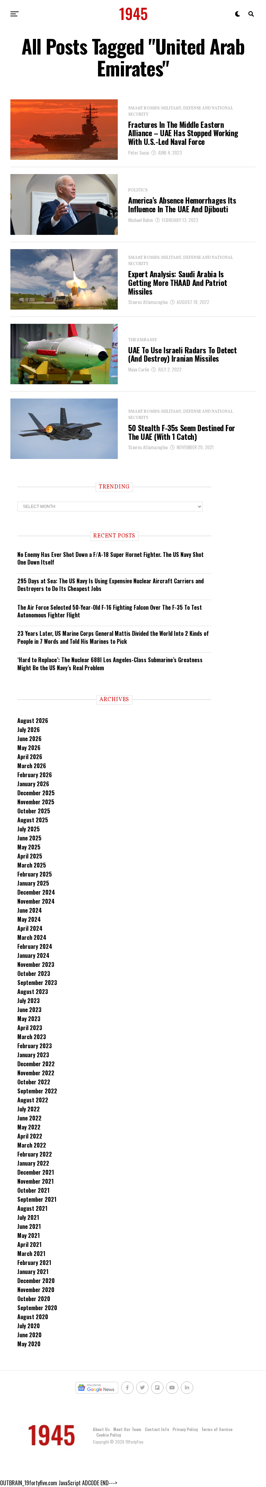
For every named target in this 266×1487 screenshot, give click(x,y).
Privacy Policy (185, 1429)
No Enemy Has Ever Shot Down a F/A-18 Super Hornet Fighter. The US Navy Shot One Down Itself (110, 558)
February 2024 (34, 946)
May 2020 (29, 1344)
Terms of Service (216, 1429)
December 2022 (36, 1064)
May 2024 (29, 919)
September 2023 (37, 982)
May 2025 (29, 847)
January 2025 (33, 883)
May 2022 (29, 1127)
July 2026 (28, 729)
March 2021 (31, 1253)
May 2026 (29, 748)
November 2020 (35, 1289)
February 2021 (34, 1262)
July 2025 (28, 829)
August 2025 (32, 820)
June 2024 (29, 910)
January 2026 (33, 784)
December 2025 (36, 793)
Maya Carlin (138, 369)
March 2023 (31, 1037)
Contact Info (157, 1429)
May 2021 (28, 1235)
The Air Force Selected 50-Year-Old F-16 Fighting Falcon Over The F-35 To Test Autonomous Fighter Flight (109, 611)
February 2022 (34, 1154)
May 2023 (29, 1018)
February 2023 (34, 1046)
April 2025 (29, 856)
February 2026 (34, 775)
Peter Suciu (138, 152)
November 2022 (35, 1073)
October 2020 (33, 1299)
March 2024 (31, 937)
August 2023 (32, 991)
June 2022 (29, 1118)
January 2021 (32, 1271)
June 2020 (29, 1335)
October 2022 (33, 1082)
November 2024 (36, 901)
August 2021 (32, 1208)
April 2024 (30, 928)
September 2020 (37, 1308)
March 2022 (31, 1145)
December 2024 (36, 892)
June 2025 (29, 838)
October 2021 (33, 1190)
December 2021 (35, 1172)
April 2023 (29, 1028)
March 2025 (31, 865)
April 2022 (29, 1136)
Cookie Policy (108, 1435)
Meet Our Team (127, 1429)
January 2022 (33, 1163)
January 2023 (33, 1055)
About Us (101, 1429)
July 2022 (28, 1109)
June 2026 (29, 738)
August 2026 (32, 720)
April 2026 (29, 757)
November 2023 (35, 964)
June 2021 (29, 1226)
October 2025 (33, 811)
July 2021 (28, 1217)
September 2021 (36, 1199)
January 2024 (33, 955)
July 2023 (28, 1000)
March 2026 (31, 766)
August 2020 (32, 1317)
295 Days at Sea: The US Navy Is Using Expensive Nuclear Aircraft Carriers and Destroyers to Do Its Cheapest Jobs (110, 585)
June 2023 (29, 1009)
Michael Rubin (140, 219)
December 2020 (36, 1280)
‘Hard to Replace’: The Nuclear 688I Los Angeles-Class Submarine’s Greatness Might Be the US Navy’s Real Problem (110, 664)
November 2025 (35, 802)
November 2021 (35, 1181)
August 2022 (32, 1100)
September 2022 (37, 1091)
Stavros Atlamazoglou (148, 301)
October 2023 (33, 973)
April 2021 (29, 1244)
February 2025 (34, 874)
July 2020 (28, 1326)
